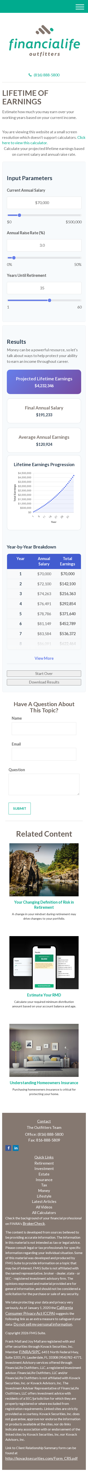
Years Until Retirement (26, 275)
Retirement (44, 1163)
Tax (44, 1185)
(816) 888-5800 (46, 75)
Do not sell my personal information (42, 1324)
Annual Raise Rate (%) (26, 232)
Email (16, 744)
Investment (44, 1168)
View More (44, 658)
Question (17, 769)
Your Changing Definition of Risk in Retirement (44, 905)
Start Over (44, 673)
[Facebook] (8, 1148)
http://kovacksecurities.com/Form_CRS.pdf (41, 1458)
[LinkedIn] (16, 1148)
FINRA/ (25, 1351)
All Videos (44, 1207)
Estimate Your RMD (44, 995)
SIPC (36, 1351)
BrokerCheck (34, 1223)
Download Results (44, 682)
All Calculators (44, 1212)
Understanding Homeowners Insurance (44, 1082)
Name (17, 718)
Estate (44, 1174)
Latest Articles (44, 1201)
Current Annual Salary (26, 190)
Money (44, 1190)
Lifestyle (44, 1196)
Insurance (44, 1179)
